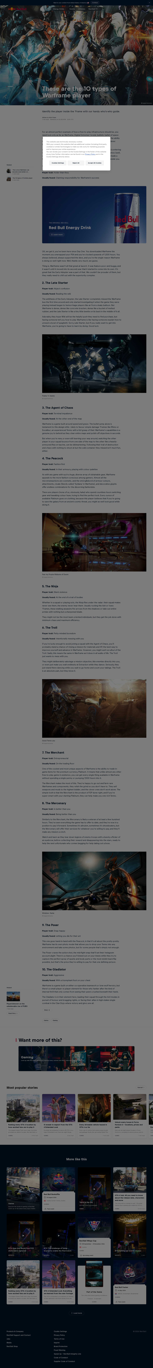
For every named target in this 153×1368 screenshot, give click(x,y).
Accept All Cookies (94, 163)
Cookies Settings (58, 163)
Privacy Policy (90, 154)
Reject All (76, 163)
